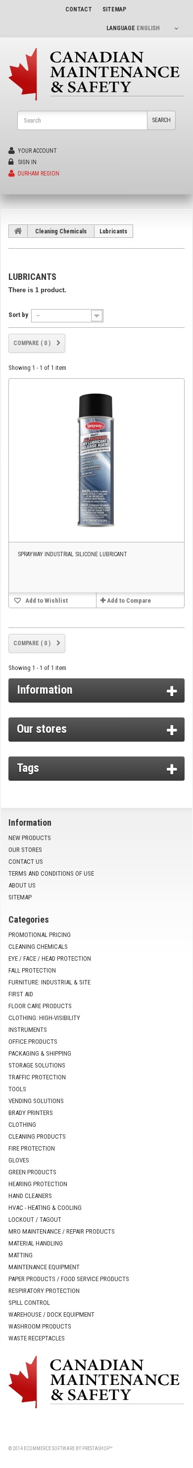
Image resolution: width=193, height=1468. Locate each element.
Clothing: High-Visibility (44, 1018)
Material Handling (35, 1243)
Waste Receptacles (36, 1338)
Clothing (22, 1124)
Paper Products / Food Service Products (68, 1279)
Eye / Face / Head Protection (49, 958)
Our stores (42, 729)
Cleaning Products (37, 1136)
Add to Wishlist (46, 600)
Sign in (26, 162)
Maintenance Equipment (44, 1267)
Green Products (32, 1172)
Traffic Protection (37, 1077)
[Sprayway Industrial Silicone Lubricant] (96, 460)
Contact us (25, 861)
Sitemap (20, 897)
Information (44, 690)
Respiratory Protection (44, 1290)
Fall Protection (32, 970)
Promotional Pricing (39, 934)
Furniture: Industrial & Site (49, 982)
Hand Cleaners (30, 1196)
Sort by (18, 314)
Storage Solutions (36, 1065)
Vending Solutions (36, 1101)
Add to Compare (129, 600)
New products (29, 838)
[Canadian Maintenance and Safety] (96, 74)
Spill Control (29, 1302)
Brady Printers (30, 1112)
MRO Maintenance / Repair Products (61, 1231)
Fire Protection (31, 1148)
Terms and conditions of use (51, 873)
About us (22, 885)
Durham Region (37, 173)
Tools (17, 1089)
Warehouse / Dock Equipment (51, 1314)
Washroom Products (39, 1326)
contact (78, 9)
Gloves (18, 1160)
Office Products (32, 1041)
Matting (20, 1255)
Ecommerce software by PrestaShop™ (68, 1448)
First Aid (20, 994)
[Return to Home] (18, 231)
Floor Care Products (40, 1006)
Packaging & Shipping (39, 1053)
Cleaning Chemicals (61, 231)
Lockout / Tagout (34, 1219)
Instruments (27, 1029)
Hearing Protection (37, 1184)
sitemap (114, 9)
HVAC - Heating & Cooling (45, 1207)
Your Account (36, 150)
